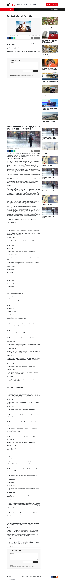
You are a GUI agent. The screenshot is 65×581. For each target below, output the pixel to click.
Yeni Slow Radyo (32, 573)
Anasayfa (23, 576)
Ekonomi (26, 4)
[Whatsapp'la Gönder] (14, 38)
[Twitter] (10, 38)
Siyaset (34, 4)
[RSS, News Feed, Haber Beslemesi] (57, 577)
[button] (35, 38)
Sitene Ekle (39, 576)
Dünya (30, 4)
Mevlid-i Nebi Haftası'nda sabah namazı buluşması (27, 9)
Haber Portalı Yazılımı (12, 579)
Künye (27, 576)
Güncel (18, 4)
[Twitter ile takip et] (54, 577)
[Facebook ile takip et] (52, 577)
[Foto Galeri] (57, 0)
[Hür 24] (11, 4)
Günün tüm (54, 9)
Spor (22, 4)
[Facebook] (8, 38)
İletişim (30, 576)
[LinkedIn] (12, 38)
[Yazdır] (32, 38)
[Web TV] (55, 0)
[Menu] (47, 5)
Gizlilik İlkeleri (34, 576)
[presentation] (10, 9)
